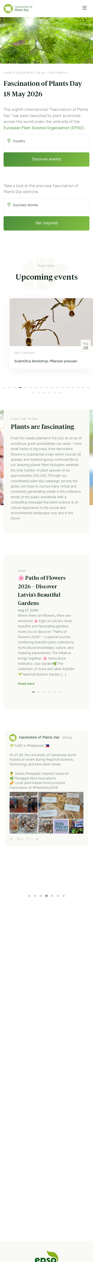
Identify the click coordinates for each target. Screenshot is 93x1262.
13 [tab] (67, 387)
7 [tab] (36, 387)
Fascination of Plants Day (39, 737)
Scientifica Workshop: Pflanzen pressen (39, 361)
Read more (26, 684)
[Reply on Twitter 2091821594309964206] (12, 839)
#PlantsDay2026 (45, 788)
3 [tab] (15, 387)
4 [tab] (20, 387)
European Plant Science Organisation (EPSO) (44, 128)
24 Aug (67, 737)
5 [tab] (25, 387)
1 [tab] (4, 387)
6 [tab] (30, 387)
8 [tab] (41, 387)
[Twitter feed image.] (46, 812)
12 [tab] (62, 387)
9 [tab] (46, 387)
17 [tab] (88, 387)
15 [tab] (78, 387)
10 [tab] (51, 387)
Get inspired (46, 223)
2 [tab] (9, 387)
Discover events (46, 159)
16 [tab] (83, 387)
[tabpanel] (46, 337)
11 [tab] (57, 387)
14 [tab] (72, 387)
